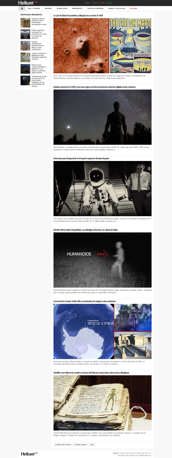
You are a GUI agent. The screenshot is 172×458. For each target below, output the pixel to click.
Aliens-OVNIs (62, 8)
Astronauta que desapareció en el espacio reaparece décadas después (81, 158)
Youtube (133, 8)
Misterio (48, 8)
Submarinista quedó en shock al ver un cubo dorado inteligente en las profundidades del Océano (39, 81)
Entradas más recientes (63, 444)
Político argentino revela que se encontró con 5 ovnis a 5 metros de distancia (39, 34)
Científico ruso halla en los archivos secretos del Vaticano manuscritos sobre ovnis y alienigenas (91, 372)
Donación (109, 3)
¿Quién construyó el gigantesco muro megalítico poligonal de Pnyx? (39, 56)
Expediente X (77, 8)
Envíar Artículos (131, 453)
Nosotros (148, 453)
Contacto (95, 3)
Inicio (92, 444)
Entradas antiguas (81, 444)
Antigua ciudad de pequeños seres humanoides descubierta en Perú (39, 22)
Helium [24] (133, 455)
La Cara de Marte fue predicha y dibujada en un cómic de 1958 (78, 15)
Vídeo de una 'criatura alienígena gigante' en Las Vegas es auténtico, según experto (39, 69)
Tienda (102, 3)
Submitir (87, 3)
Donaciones (140, 453)
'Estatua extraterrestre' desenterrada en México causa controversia (38, 46)
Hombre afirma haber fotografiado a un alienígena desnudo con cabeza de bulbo (85, 229)
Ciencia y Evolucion (116, 8)
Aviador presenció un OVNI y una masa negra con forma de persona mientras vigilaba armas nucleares (94, 86)
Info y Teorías (34, 8)
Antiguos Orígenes (95, 8)
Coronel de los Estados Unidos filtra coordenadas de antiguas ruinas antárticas (84, 301)
